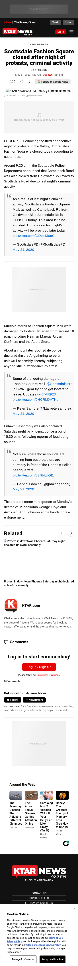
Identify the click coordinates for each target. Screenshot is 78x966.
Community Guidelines (48, 675)
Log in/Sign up (12, 706)
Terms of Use (56, 938)
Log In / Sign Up (39, 667)
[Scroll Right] (71, 533)
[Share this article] (21, 81)
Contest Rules (39, 898)
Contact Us (39, 893)
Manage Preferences (23, 959)
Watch (55, 22)
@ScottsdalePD (59, 384)
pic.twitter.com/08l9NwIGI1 (33, 475)
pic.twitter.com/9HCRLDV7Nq (36, 399)
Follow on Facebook (39, 902)
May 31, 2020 (23, 250)
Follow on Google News (54, 81)
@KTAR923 (46, 394)
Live (8, 22)
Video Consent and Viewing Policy (43, 945)
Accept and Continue (52, 959)
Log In (61, 32)
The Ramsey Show (25, 22)
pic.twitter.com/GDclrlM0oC (34, 236)
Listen (68, 22)
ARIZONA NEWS (39, 44)
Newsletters (36, 699)
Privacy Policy (14, 941)
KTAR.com (31, 605)
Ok (74, 909)
